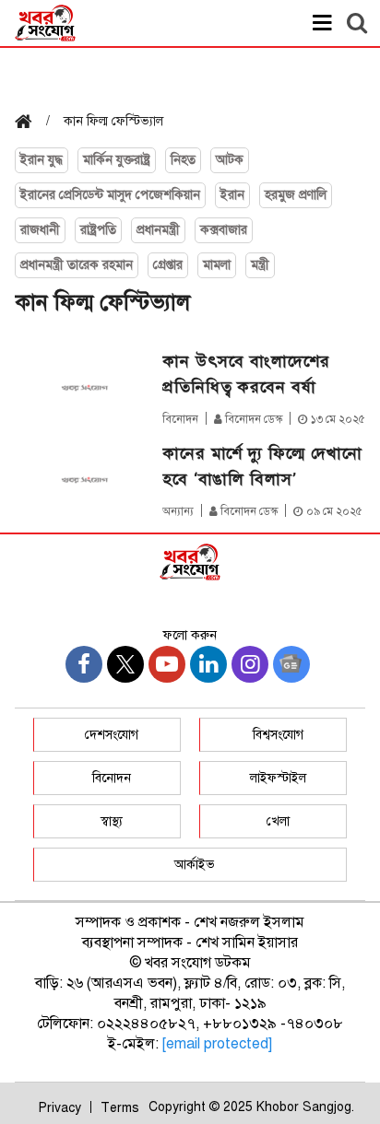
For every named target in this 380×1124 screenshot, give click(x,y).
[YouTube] (166, 664)
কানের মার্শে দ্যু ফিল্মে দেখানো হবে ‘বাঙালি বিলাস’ (262, 466)
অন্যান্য (178, 511)
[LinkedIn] (208, 664)
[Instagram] (250, 664)
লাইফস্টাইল (278, 778)
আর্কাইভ (194, 864)
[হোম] (30, 123)
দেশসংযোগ (111, 735)
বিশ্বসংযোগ (278, 735)
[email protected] (217, 1044)
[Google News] (291, 664)
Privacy (60, 1108)
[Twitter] (125, 664)
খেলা (278, 821)
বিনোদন (180, 419)
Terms (120, 1108)
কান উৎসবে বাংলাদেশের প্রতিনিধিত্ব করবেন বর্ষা (246, 374)
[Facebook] (83, 664)
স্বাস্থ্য (112, 821)
